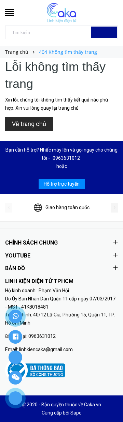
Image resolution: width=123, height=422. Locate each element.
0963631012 (66, 158)
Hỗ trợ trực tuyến (62, 184)
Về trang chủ (29, 123)
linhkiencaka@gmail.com (46, 349)
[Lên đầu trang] (109, 401)
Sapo (76, 413)
